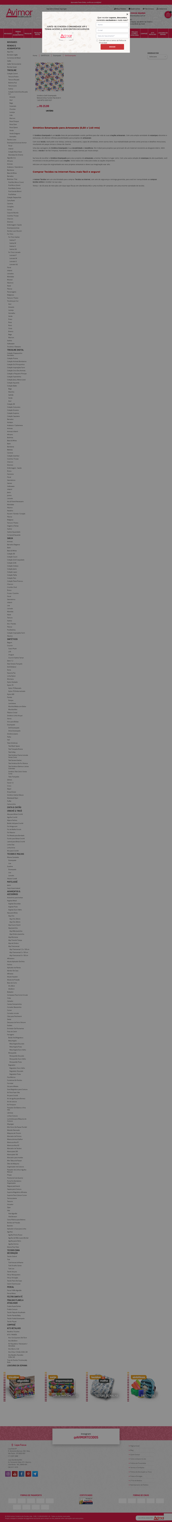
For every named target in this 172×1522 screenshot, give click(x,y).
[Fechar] (127, 14)
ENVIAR (112, 47)
